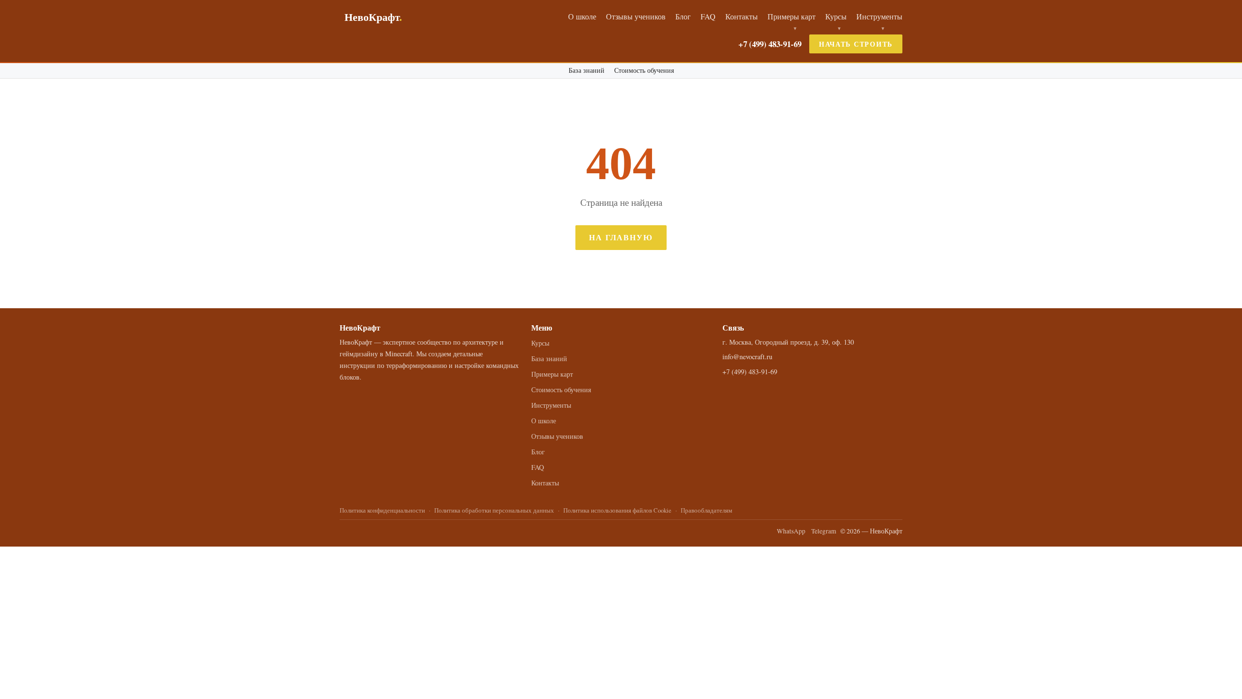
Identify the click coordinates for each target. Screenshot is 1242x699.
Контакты (741, 16)
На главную (621, 237)
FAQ (708, 16)
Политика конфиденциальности (382, 510)
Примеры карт (792, 16)
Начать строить (856, 44)
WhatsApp (791, 531)
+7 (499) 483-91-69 (769, 44)
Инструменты (879, 16)
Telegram (823, 531)
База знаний (587, 70)
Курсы (836, 16)
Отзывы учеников (636, 16)
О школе (582, 16)
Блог (683, 16)
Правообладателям (706, 510)
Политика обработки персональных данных (494, 510)
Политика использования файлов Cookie (617, 510)
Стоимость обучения (644, 70)
